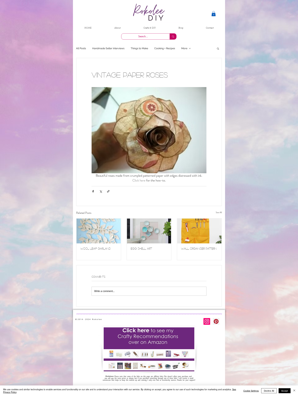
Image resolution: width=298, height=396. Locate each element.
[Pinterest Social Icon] (216, 321)
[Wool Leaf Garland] (99, 231)
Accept (284, 390)
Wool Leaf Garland (95, 248)
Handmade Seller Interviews (108, 48)
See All (219, 212)
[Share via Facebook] (93, 191)
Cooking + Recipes (164, 48)
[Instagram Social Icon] (206, 321)
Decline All (269, 390)
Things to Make (139, 48)
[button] (213, 13)
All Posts (81, 48)
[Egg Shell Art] (149, 231)
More (184, 48)
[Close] (294, 391)
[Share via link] (108, 191)
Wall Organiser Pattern (199, 248)
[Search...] (173, 36)
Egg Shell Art (141, 248)
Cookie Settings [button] (251, 390)
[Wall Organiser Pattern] (199, 231)
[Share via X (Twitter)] (100, 191)
